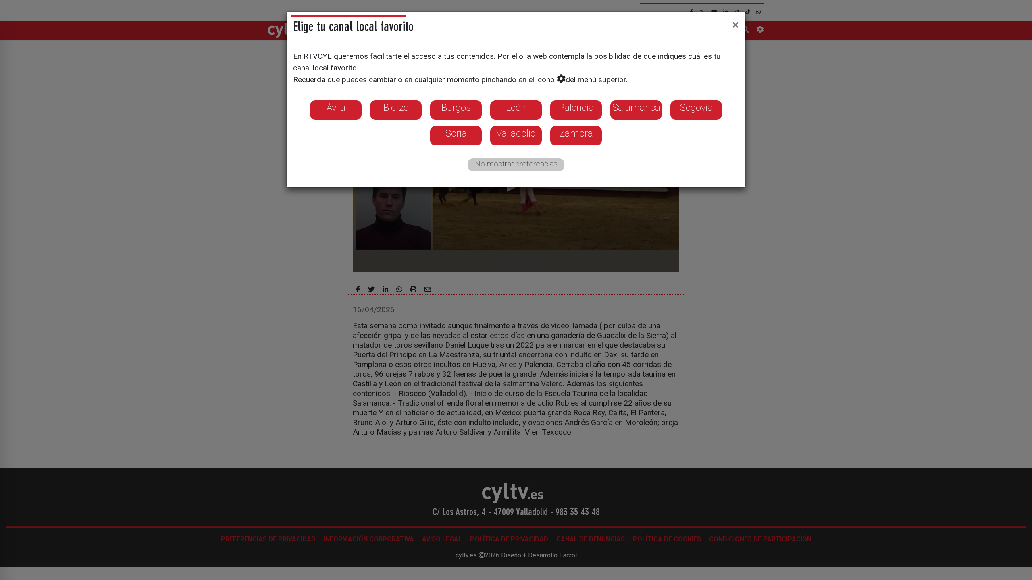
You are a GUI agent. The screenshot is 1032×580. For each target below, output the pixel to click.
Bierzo (396, 107)
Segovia (696, 107)
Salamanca (636, 107)
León (516, 107)
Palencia (576, 107)
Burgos (456, 107)
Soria (456, 133)
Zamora (576, 133)
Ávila (336, 107)
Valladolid (516, 133)
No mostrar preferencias (516, 163)
